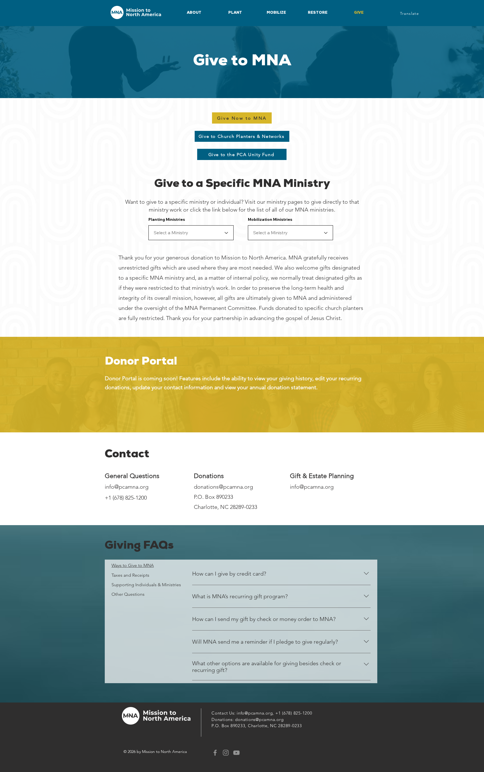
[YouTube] (236, 753)
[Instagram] (226, 753)
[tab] (146, 565)
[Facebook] (215, 753)
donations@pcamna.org (223, 486)
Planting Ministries (166, 219)
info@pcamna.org (126, 486)
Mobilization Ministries (270, 219)
